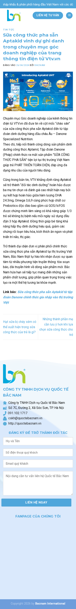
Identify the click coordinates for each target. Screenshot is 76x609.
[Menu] (69, 15)
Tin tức (8, 29)
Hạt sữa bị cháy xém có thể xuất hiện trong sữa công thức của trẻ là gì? (19, 327)
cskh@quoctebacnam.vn (24, 418)
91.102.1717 (18, 413)
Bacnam (39, 65)
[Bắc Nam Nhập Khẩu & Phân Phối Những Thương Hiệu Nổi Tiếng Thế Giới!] (15, 15)
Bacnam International (50, 603)
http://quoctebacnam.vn (24, 423)
